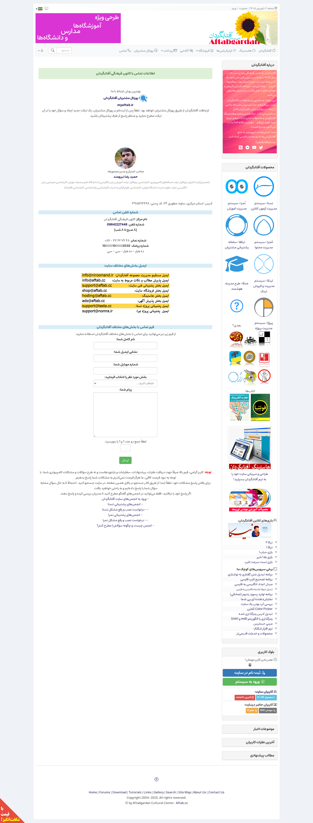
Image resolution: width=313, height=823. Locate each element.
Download (119, 792)
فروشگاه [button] (204, 51)
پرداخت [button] (168, 51)
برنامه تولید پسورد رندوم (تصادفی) (251, 594)
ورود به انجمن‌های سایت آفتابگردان (124, 499)
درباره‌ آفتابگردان (262, 65)
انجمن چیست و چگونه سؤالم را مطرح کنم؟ (124, 525)
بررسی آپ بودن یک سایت (257, 604)
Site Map (184, 792)
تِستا (229, 118)
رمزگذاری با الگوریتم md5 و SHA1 (252, 619)
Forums (104, 792)
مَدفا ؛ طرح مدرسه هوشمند (236, 286)
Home (93, 792)
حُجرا (267, 122)
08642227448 (117, 224)
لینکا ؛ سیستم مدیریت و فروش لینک (263, 286)
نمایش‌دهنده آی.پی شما (257, 599)
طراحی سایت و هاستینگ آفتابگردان (250, 115)
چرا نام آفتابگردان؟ (266, 142)
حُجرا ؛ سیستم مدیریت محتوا (263, 244)
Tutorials (135, 792)
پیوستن (250, 132)
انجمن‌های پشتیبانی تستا (124, 504)
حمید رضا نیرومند (125, 177)
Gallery (159, 792)
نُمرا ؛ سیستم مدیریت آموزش (237, 205)
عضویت (243, 8)
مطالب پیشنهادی (262, 755)
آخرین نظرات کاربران (260, 742)
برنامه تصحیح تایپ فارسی (256, 579)
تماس (123, 51)
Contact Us (216, 792)
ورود (233, 8)
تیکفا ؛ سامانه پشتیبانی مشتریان (237, 244)
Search (171, 792)
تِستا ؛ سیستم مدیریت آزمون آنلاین (264, 205)
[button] (38, 8)
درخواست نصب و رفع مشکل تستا (123, 509)
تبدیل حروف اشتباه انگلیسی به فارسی (254, 589)
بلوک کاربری (266, 652)
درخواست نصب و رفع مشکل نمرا (123, 520)
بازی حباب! (266, 552)
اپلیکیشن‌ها (225, 51)
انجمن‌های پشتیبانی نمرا (124, 515)
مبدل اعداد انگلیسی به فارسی (253, 584)
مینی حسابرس (263, 624)
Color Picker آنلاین (260, 609)
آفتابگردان (265, 51)
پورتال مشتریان (144, 51)
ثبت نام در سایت (247, 672)
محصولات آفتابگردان (260, 167)
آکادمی (184, 51)
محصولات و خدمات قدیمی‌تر (255, 633)
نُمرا (273, 122)
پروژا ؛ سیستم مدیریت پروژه (264, 325)
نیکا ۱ (269, 547)
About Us (199, 792)
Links (148, 792)
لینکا (261, 122)
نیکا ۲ (269, 542)
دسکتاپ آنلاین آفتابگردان (252, 109)
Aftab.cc (182, 803)
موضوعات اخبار (264, 729)
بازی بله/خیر (265, 557)
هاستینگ (245, 51)
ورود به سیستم (247, 681)
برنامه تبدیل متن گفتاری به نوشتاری (250, 574)
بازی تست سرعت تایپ (259, 562)
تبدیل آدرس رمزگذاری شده (256, 614)
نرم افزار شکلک (263, 628)
